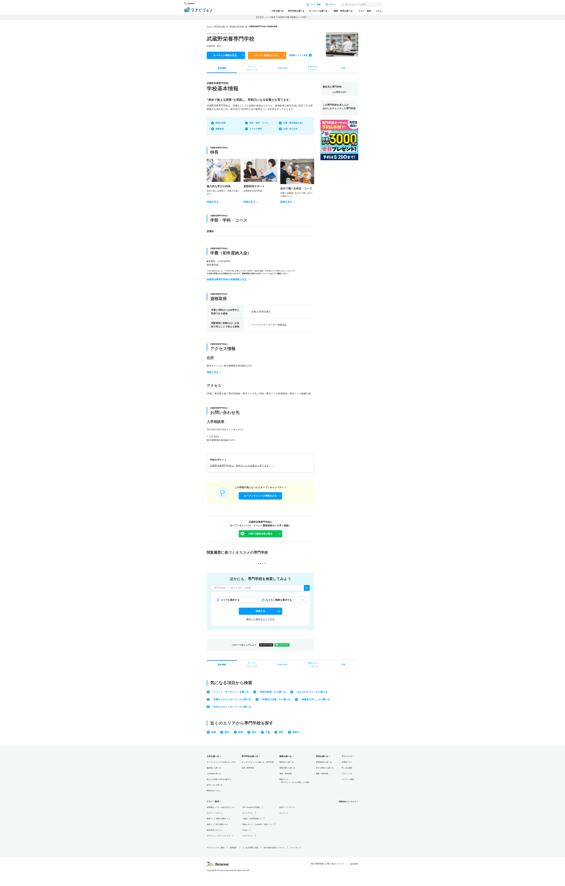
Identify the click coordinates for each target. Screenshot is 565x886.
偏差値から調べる (214, 768)
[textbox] (260, 588)
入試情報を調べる (214, 774)
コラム (378, 11)
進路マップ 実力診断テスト (217, 824)
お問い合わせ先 (290, 129)
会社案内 (354, 864)
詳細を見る (212, 202)
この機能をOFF (339, 92)
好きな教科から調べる (325, 768)
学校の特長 (221, 123)
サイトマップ (295, 848)
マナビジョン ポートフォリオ (218, 836)
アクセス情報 (255, 129)
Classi (244, 830)
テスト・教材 (365, 11)
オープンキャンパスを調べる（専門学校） (258, 762)
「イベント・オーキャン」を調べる (230, 692)
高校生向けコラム (214, 791)
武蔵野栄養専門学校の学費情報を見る (227, 279)
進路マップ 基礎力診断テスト (218, 819)
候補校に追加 (298, 55)
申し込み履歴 (347, 768)
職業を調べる (285, 756)
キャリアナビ (247, 813)
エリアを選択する (230, 600)
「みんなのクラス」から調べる (311, 692)
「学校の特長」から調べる (272, 692)
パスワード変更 (348, 779)
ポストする (267, 645)
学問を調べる (322, 756)
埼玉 (254, 732)
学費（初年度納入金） (293, 123)
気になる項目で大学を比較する (219, 779)
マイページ (347, 756)
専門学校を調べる (296, 11)
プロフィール (347, 774)
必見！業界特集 (248, 768)
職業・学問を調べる (343, 11)
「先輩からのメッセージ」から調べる (231, 699)
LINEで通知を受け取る (260, 533)
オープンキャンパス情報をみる (260, 495)
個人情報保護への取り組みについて (327, 863)
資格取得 (220, 129)
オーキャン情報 (225, 55)
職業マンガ (295, 780)
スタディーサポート (215, 813)
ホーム (209, 26)
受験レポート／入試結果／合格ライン (257, 824)
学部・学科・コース (258, 123)
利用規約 (233, 848)
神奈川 (295, 732)
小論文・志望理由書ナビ (252, 819)
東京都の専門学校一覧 (238, 26)
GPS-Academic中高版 (251, 807)
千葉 (267, 732)
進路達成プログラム (215, 830)
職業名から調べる (286, 762)
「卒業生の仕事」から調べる (275, 699)
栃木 (227, 732)
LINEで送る (283, 645)
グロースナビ (247, 836)
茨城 (213, 732)
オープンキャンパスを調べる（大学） (222, 762)
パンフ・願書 (266, 55)
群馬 (240, 732)
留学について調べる (215, 785)
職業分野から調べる (287, 768)
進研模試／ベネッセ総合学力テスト (221, 807)
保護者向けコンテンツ (347, 802)
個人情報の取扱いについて (274, 848)
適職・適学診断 (285, 774)
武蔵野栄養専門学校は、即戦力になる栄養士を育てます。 (240, 465)
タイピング (283, 813)
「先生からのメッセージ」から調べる (231, 706)
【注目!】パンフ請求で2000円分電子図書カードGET (281, 17)
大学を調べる (277, 11)
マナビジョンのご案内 (215, 848)
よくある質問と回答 (250, 848)
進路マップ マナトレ (287, 807)
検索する (260, 611)
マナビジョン (198, 9)
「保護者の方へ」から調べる (314, 699)
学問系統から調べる (324, 762)
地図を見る (212, 372)
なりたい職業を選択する (279, 600)
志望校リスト (347, 762)
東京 (281, 732)
